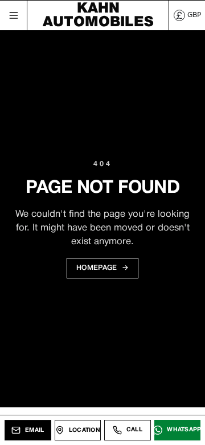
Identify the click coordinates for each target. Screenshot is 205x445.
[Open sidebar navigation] (13, 15)
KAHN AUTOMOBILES (98, 15)
